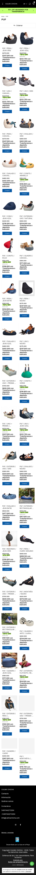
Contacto (5, 794)
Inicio (2, 16)
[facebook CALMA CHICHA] (20, 825)
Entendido (28, 871)
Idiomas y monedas (7, 832)
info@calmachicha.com (10, 818)
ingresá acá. (18, 860)
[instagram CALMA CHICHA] (15, 825)
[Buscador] (30, 4)
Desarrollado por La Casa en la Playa (18, 844)
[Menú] (2, 4)
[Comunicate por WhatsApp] (32, 864)
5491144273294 (7, 810)
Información (6, 797)
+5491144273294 (8, 814)
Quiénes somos (7, 801)
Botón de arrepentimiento (18, 862)
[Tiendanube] (18, 865)
